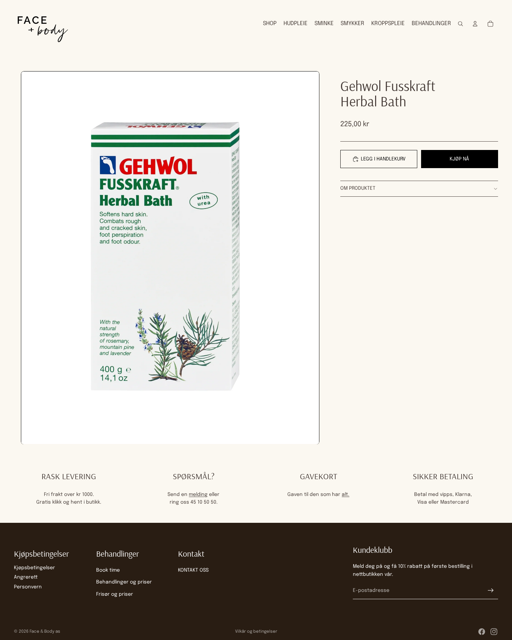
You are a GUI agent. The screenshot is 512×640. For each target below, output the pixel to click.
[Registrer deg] (490, 590)
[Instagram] (494, 631)
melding (198, 494)
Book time (108, 570)
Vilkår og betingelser (256, 632)
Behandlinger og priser (124, 582)
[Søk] (460, 23)
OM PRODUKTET (357, 188)
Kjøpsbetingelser (34, 567)
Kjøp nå (459, 158)
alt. (345, 494)
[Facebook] (482, 631)
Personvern (28, 587)
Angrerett (26, 577)
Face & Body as (45, 632)
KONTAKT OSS (193, 570)
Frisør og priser (114, 594)
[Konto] (475, 23)
